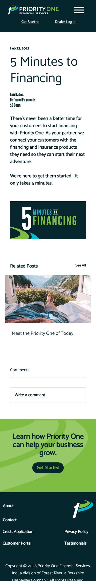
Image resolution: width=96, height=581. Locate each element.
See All (80, 266)
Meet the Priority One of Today (42, 333)
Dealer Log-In (66, 22)
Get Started (30, 22)
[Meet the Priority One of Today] (48, 299)
